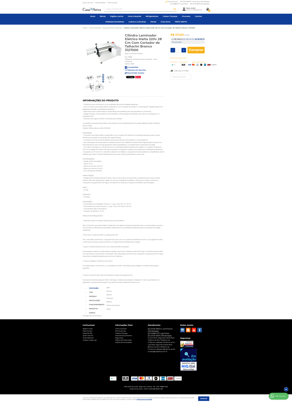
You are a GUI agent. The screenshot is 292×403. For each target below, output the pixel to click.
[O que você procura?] (175, 9)
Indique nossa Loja (90, 340)
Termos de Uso (120, 331)
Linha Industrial (134, 16)
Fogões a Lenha (116, 16)
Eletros (103, 16)
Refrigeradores (152, 16)
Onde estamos (88, 338)
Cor (91, 292)
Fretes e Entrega (121, 333)
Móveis (153, 22)
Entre (188, 10)
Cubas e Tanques (170, 16)
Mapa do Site (87, 333)
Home (92, 16)
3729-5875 (199, 4)
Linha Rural (165, 22)
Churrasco (186, 16)
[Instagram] (182, 330)
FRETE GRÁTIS (181, 22)
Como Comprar (121, 329)
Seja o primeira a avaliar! (134, 53)
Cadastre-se (197, 10)
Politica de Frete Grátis (123, 340)
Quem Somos (88, 3)
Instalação (94, 300)
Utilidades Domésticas (114, 22)
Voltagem (93, 288)
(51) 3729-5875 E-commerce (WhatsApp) (194, 1)
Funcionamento (96, 305)
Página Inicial (88, 329)
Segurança (119, 338)
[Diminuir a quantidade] (173, 50)
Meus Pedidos (100, 3)
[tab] (96, 288)
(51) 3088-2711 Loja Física (179, 4)
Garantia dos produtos (123, 335)
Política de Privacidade (123, 342)
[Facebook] (199, 330)
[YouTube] (194, 330)
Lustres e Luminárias (137, 22)
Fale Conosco (112, 3)
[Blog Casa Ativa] (188, 330)
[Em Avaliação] (188, 359)
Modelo (93, 296)
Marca (92, 313)
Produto (93, 309)
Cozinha (198, 16)
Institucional (89, 325)
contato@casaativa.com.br (157, 351)
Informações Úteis (124, 325)
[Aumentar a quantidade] (183, 50)
